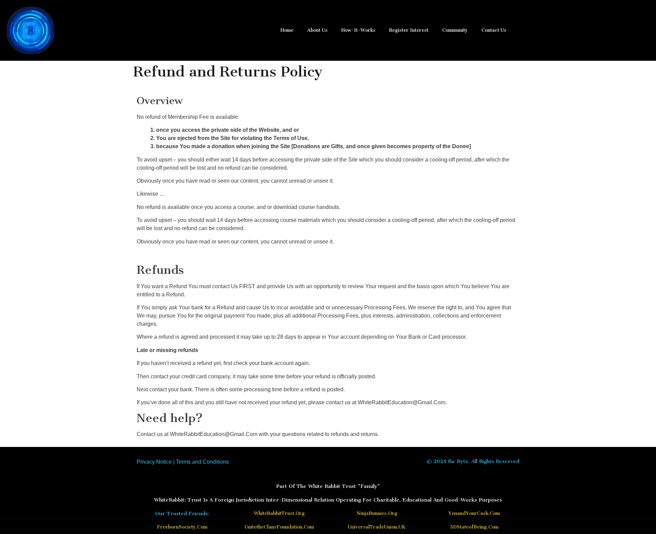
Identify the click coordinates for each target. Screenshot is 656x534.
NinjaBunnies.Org (376, 513)
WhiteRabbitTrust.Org (279, 513)
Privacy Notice (154, 462)
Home (287, 30)
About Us (317, 30)
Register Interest (408, 30)
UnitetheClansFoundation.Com (279, 527)
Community (455, 30)
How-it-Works (358, 30)
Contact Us (493, 30)
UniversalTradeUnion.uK (377, 527)
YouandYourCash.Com (474, 513)
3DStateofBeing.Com (474, 527)
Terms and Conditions (202, 462)
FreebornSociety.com (182, 527)
